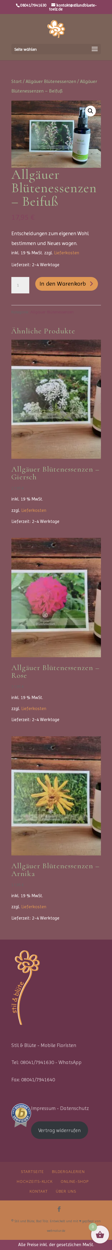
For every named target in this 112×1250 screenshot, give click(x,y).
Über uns (66, 1191)
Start (16, 81)
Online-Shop (75, 1181)
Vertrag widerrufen (59, 1130)
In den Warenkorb (62, 283)
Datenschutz (74, 1108)
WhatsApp (70, 1062)
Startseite (32, 1171)
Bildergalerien (68, 1171)
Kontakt (39, 1191)
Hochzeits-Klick (35, 1181)
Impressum (43, 1108)
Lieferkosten (66, 252)
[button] (90, 111)
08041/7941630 (33, 5)
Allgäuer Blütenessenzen (51, 81)
